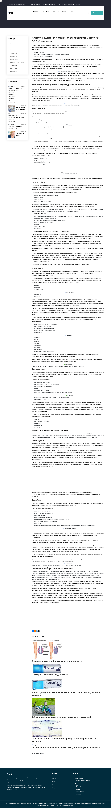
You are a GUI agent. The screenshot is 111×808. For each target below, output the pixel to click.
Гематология (13, 53)
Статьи (46, 19)
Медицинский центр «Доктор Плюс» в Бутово (30, 19)
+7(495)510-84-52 (35, 4)
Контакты (71, 12)
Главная (35, 12)
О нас (42, 12)
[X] (39, 631)
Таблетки (51, 19)
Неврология (13, 68)
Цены (48, 12)
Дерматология (14, 59)
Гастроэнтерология (15, 44)
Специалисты (56, 12)
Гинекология (13, 56)
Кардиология (13, 65)
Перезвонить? (97, 13)
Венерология (13, 50)
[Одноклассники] (35, 631)
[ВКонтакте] (33, 631)
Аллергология (14, 47)
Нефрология (13, 71)
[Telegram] (37, 631)
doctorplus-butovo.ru (26, 803)
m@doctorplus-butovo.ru (49, 4)
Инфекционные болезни (17, 62)
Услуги (64, 12)
